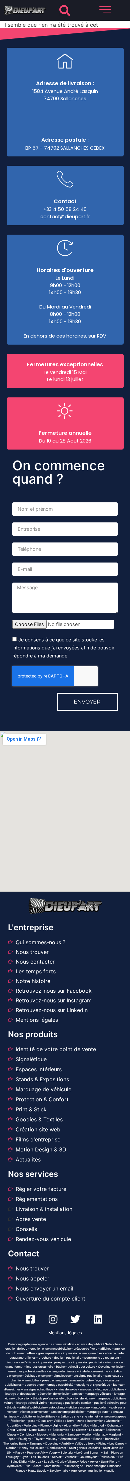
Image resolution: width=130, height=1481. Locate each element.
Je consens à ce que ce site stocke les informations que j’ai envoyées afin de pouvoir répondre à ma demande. (63, 648)
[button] (64, 10)
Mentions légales (65, 1332)
